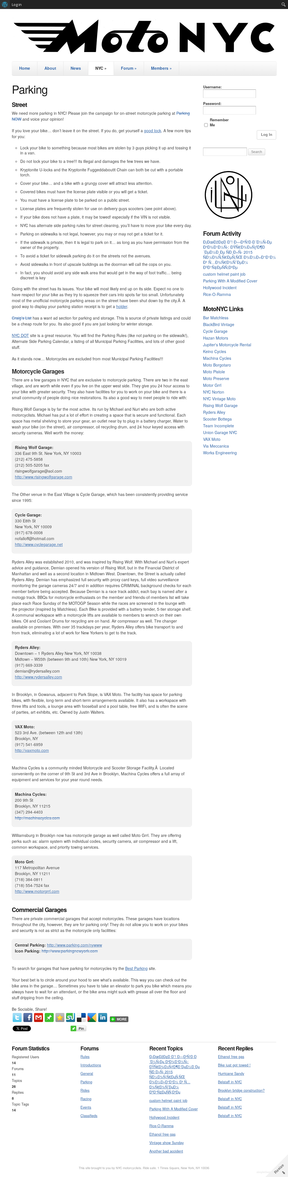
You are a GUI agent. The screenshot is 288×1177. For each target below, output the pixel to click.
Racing (85, 1098)
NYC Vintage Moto (219, 398)
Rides (84, 1090)
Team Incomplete (218, 425)
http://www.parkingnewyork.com (70, 951)
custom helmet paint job (224, 274)
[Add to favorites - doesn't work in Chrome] (59, 1017)
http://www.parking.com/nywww (74, 945)
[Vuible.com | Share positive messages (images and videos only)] (49, 1020)
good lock (152, 130)
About (50, 68)
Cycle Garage (215, 331)
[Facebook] (27, 1017)
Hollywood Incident (220, 287)
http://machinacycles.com (37, 818)
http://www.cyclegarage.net (39, 544)
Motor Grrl (212, 385)
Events (85, 1107)
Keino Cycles (214, 351)
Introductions (90, 1065)
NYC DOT (20, 335)
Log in (17, 4)
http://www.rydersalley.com (38, 677)
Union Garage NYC (220, 432)
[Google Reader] (91, 1017)
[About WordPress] (5, 4)
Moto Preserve (216, 378)
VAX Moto (211, 439)
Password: (212, 103)
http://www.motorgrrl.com (37, 891)
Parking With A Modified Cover (230, 281)
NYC (101, 68)
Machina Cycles (217, 358)
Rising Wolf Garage (220, 405)
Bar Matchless (215, 317)
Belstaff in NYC (230, 1081)
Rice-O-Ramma (217, 294)
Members (161, 68)
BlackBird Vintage (218, 324)
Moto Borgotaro (217, 365)
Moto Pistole (214, 371)
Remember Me (219, 122)
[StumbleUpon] (70, 1017)
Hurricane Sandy (231, 1073)
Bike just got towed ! (234, 1065)
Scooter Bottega (217, 419)
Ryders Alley (214, 412)
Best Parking (136, 968)
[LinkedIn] (102, 1017)
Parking (86, 1081)
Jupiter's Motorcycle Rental (227, 344)
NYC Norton (213, 392)
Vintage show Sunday (166, 1142)
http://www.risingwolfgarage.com (43, 477)
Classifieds (88, 1115)
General (86, 1073)
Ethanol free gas (162, 1134)
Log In (266, 134)
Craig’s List (22, 318)
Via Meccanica (216, 446)
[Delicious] (81, 1017)
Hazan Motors (215, 338)
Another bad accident (166, 1151)
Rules (84, 1056)
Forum (129, 68)
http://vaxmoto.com (32, 750)
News (76, 68)
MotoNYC (144, 37)
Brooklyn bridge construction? (241, 1090)
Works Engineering (220, 452)
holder (121, 306)
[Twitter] (17, 1017)
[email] (38, 1017)
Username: (212, 86)
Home (24, 68)
